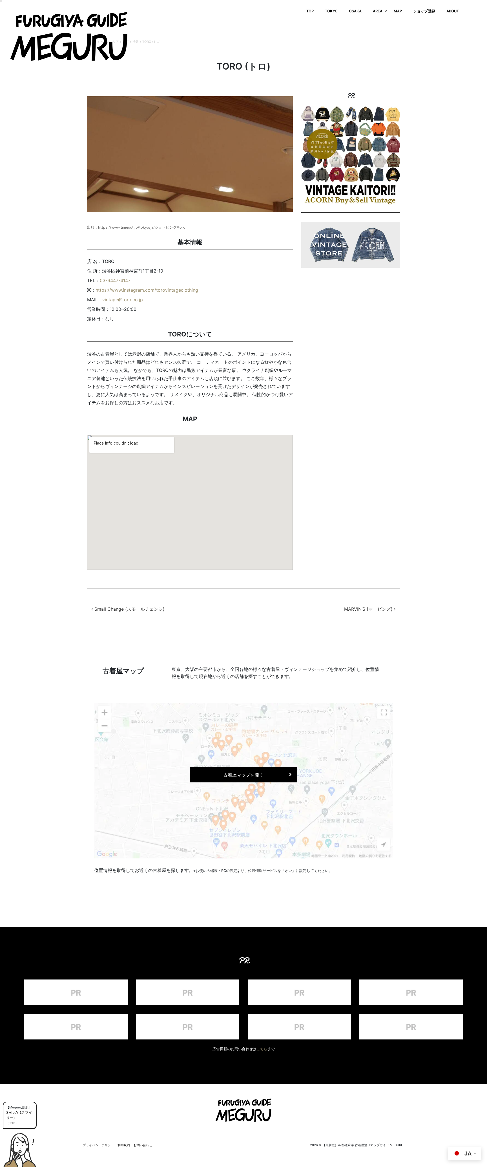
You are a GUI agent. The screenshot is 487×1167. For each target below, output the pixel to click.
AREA (377, 11)
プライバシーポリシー (98, 1145)
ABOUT (452, 11)
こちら (261, 1049)
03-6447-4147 (115, 280)
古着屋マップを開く (243, 775)
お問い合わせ (143, 1145)
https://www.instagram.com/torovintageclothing (147, 290)
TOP (310, 11)
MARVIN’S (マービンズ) (369, 609)
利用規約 (124, 1145)
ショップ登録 (424, 11)
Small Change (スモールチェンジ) (129, 609)
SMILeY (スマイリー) (19, 1115)
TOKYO (331, 11)
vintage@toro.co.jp (122, 299)
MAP (398, 11)
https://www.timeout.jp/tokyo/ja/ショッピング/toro (141, 227)
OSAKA (355, 11)
